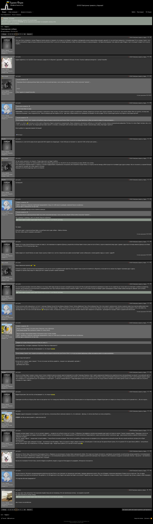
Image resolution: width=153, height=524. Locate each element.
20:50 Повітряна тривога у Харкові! (90, 5)
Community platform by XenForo (76, 521)
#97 (150, 430)
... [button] (22, 34)
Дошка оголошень (26, 12)
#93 (150, 322)
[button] (19, 12)
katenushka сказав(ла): (22, 106)
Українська (11, 518)
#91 (150, 283)
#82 (150, 56)
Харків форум (6, 31)
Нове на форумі (12, 12)
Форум (4, 12)
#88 (150, 199)
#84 (150, 102)
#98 (150, 451)
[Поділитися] (148, 37)
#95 (150, 391)
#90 (150, 262)
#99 (150, 470)
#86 (150, 158)
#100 (150, 489)
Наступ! (29, 34)
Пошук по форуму (16, 14)
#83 (150, 76)
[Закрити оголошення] (150, 18)
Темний (4, 518)
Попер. (4, 34)
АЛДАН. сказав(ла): (22, 202)
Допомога (147, 518)
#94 (150, 372)
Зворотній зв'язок (138, 518)
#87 (150, 179)
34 (24, 34)
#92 (150, 303)
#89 (150, 241)
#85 (150, 138)
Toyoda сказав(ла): (21, 79)
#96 (150, 411)
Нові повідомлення (6, 14)
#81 (150, 37)
